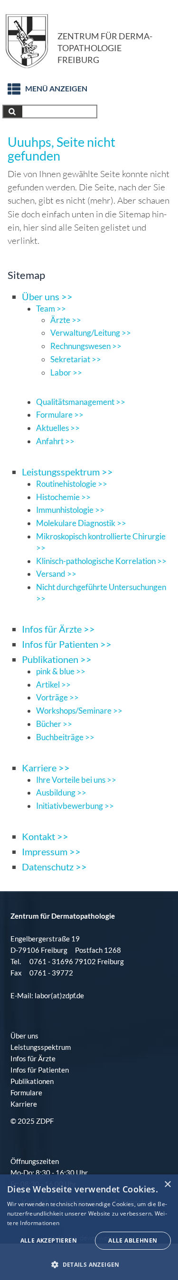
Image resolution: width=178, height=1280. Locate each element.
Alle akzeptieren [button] (48, 1240)
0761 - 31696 (51, 961)
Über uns (24, 1035)
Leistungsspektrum (40, 1047)
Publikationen (32, 1081)
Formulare (26, 1092)
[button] (89, 1264)
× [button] (167, 1184)
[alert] (89, 1227)
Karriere (23, 1104)
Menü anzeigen (56, 88)
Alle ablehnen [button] (132, 1240)
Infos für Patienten (39, 1069)
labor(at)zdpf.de (58, 995)
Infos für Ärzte (33, 1058)
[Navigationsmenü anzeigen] (9, 86)
